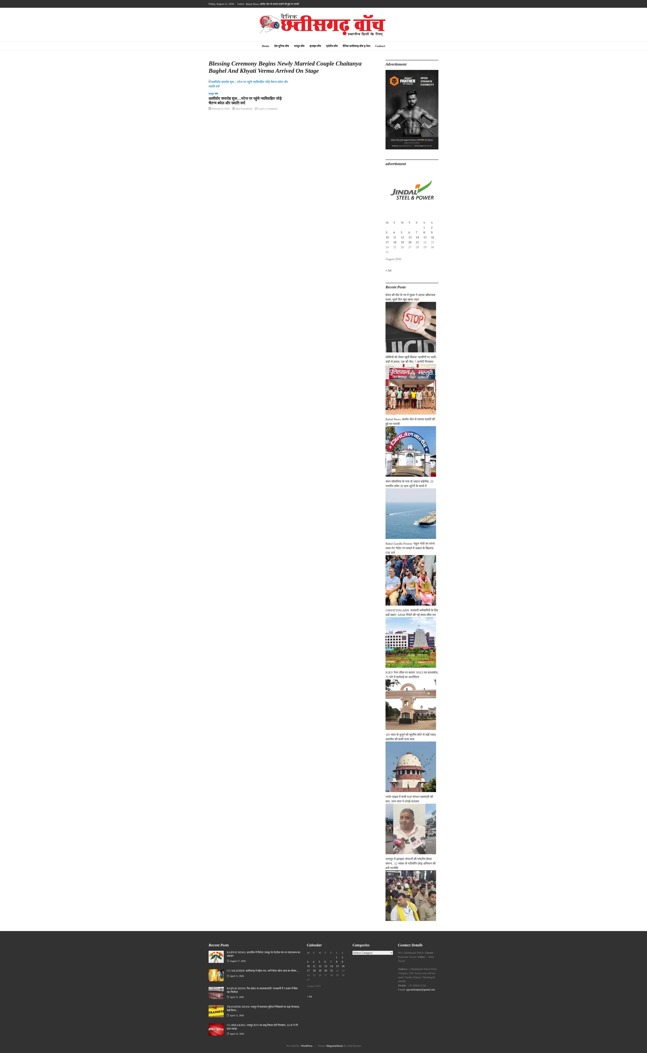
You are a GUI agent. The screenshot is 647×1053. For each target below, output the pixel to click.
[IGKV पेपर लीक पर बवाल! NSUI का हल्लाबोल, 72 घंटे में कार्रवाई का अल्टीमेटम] (412, 704)
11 (394, 237)
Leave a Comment (268, 108)
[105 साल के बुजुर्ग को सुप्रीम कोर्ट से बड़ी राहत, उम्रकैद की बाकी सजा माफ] (412, 767)
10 (387, 237)
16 (432, 237)
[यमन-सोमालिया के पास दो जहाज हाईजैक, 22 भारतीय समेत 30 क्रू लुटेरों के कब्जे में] (412, 513)
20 (409, 242)
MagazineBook (334, 1045)
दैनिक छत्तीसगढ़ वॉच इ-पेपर (356, 46)
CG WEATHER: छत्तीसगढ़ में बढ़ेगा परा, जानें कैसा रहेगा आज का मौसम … (263, 970)
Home (265, 46)
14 (417, 237)
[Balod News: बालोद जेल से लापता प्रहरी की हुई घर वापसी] (412, 451)
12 (402, 237)
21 (417, 242)
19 (402, 242)
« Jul (388, 270)
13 (409, 237)
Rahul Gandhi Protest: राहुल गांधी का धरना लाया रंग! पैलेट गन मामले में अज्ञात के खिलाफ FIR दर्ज (410, 548)
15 (424, 237)
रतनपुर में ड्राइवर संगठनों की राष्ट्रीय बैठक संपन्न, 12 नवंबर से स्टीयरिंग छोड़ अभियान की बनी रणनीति (411, 863)
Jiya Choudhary (244, 108)
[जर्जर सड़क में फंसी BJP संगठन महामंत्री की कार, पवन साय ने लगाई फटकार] (412, 829)
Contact (380, 46)
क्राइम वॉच (315, 46)
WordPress (306, 1045)
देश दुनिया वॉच (281, 46)
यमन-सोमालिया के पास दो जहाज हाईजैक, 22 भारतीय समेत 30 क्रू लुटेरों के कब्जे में (283, 3)
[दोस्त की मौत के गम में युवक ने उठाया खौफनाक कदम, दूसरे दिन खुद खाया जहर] (412, 327)
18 (394, 242)
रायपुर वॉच (299, 46)
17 (387, 242)
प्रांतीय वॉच (332, 46)
